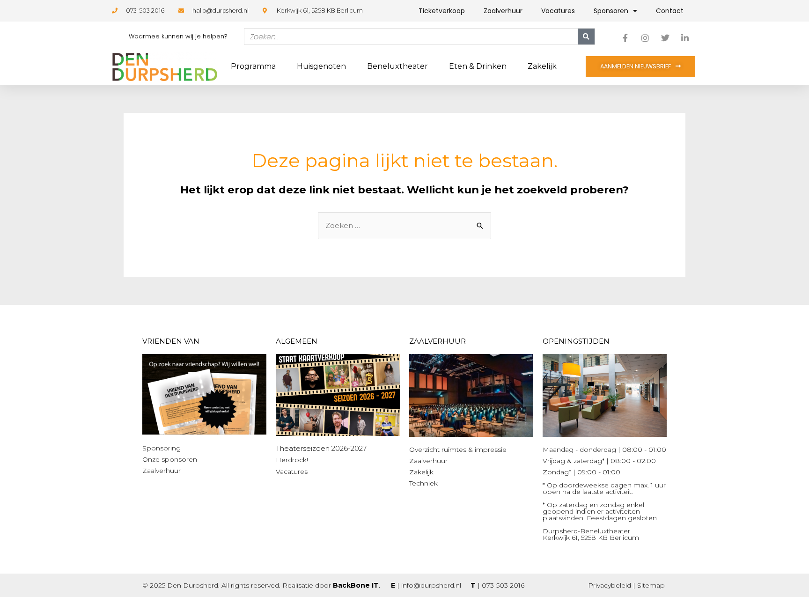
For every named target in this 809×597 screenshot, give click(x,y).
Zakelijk (542, 66)
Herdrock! (292, 460)
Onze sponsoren (169, 459)
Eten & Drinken (478, 66)
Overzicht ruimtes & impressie (458, 449)
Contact (670, 10)
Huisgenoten (321, 66)
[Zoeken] (586, 36)
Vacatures (558, 10)
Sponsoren (611, 10)
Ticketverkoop (442, 10)
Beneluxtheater (397, 66)
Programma (253, 66)
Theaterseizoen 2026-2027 (321, 448)
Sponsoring (161, 448)
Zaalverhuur (503, 10)
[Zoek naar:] (404, 225)
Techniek (423, 483)
